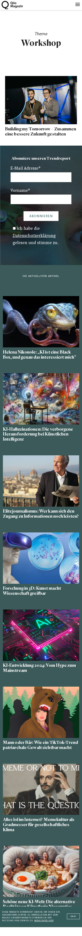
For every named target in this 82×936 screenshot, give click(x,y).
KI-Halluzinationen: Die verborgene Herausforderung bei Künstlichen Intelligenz (38, 434)
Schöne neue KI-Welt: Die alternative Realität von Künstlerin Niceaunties (39, 904)
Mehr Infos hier (44, 920)
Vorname (20, 191)
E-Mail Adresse (25, 169)
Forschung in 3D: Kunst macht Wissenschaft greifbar (32, 591)
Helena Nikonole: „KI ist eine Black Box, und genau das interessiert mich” (39, 355)
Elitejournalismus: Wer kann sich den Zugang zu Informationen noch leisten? (41, 514)
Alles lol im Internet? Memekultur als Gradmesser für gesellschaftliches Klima (38, 824)
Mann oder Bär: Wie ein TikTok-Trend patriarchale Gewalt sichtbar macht (40, 745)
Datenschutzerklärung (34, 236)
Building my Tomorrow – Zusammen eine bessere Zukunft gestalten (40, 131)
